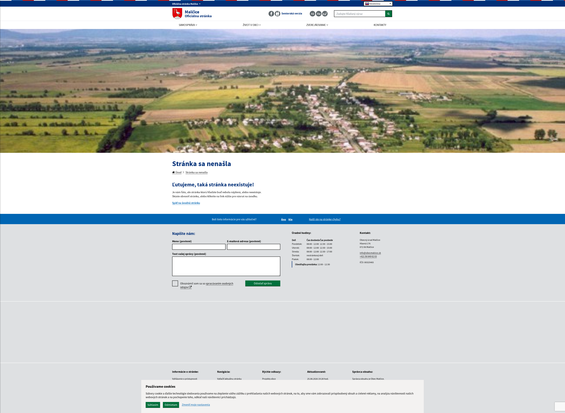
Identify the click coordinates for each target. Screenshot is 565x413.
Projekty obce (269, 378)
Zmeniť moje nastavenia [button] (196, 404)
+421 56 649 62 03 (368, 256)
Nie (290, 219)
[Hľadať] (388, 13)
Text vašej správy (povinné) (189, 254)
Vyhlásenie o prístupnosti (184, 378)
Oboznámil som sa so (206, 285)
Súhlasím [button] (152, 405)
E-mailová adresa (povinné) (244, 241)
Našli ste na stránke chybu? (325, 219)
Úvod (178, 172)
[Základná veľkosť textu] (318, 13)
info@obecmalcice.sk (370, 252)
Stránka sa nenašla (197, 172)
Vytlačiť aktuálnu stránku (229, 378)
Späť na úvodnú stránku (186, 203)
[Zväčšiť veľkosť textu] (325, 13)
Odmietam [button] (171, 405)
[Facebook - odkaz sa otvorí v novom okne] (272, 13)
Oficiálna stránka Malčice (185, 3)
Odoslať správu (263, 283)
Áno (284, 219)
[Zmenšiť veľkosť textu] (312, 13)
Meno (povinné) (182, 241)
